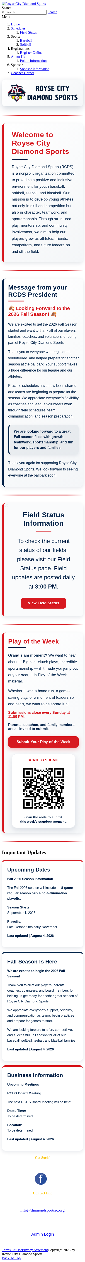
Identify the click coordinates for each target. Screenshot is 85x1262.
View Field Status (43, 603)
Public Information (33, 61)
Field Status (28, 32)
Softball (25, 44)
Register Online (31, 53)
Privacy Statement (35, 1250)
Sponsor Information (34, 69)
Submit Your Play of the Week (43, 742)
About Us (18, 57)
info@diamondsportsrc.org (42, 1210)
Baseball (26, 40)
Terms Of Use (12, 1250)
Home (15, 24)
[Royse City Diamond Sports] (24, 4)
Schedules (18, 28)
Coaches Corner (22, 73)
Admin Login (42, 1234)
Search (52, 12)
